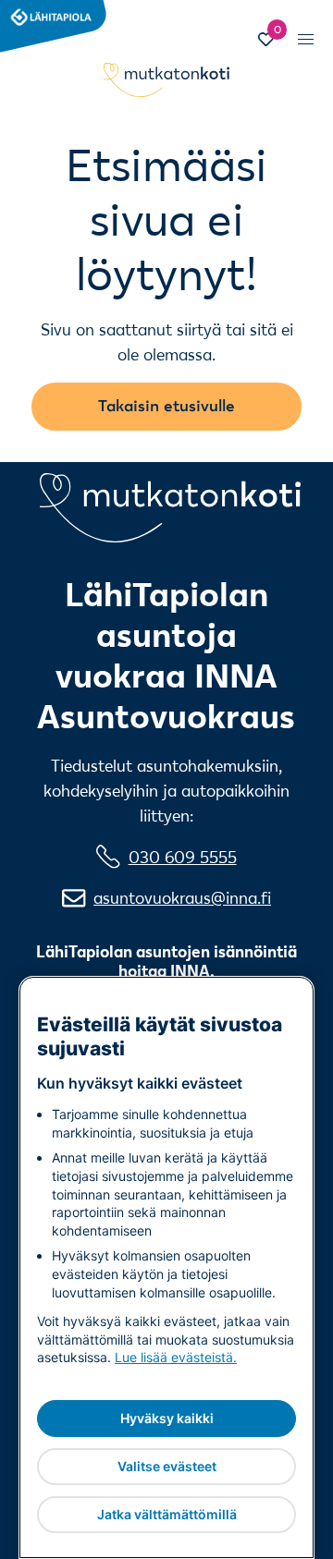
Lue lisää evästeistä (174, 1357)
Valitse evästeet (166, 1466)
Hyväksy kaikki (167, 1418)
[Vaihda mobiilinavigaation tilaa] (306, 39)
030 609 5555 (183, 857)
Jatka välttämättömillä (167, 1514)
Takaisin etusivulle (166, 405)
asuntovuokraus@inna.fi (182, 897)
